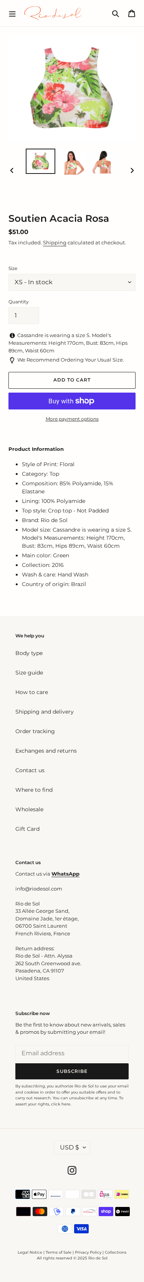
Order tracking (35, 731)
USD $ (69, 1147)
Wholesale (29, 809)
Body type (29, 653)
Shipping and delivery (44, 711)
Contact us (30, 770)
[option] (40, 161)
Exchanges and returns (46, 750)
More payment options (72, 419)
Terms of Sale (58, 1252)
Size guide (29, 672)
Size (12, 268)
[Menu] (12, 13)
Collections (115, 1252)
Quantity (18, 302)
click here (60, 1104)
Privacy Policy (89, 1252)
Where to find (34, 789)
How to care (31, 692)
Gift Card (27, 828)
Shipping (54, 242)
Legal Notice (30, 1252)
